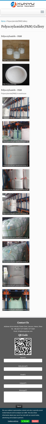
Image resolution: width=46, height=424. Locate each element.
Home (3, 21)
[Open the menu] (42, 12)
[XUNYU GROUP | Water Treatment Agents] (23, 4)
